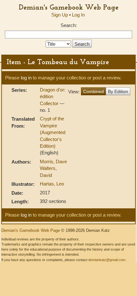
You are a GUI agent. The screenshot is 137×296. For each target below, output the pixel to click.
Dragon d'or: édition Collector (52, 96)
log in (26, 77)
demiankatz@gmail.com (106, 260)
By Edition (118, 91)
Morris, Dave (53, 161)
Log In (78, 14)
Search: (69, 25)
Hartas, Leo (52, 183)
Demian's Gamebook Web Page (69, 7)
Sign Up (59, 14)
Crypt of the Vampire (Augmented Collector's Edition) (52, 132)
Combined (93, 91)
